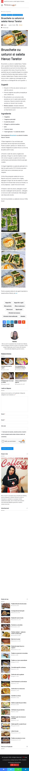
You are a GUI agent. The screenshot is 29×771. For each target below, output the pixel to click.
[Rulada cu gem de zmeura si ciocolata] (5, 719)
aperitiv (8, 302)
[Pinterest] (19, 322)
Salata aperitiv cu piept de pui (18, 724)
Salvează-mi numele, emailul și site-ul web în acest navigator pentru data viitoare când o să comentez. (13, 434)
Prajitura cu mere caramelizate (19, 660)
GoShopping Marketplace (14, 762)
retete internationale (10, 316)
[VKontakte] (4, 325)
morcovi (9, 309)
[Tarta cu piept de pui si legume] (21, 375)
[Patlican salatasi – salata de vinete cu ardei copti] (5, 634)
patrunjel (19, 309)
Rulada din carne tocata (17, 618)
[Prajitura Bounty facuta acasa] (5, 606)
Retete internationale (17, 15)
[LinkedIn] (12, 322)
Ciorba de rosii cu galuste (17, 674)
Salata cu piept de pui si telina (18, 702)
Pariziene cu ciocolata (16, 625)
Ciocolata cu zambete (6, 499)
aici (16, 293)
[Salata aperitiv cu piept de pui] (5, 726)
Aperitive (8, 11)
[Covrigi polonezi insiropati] (5, 613)
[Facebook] (4, 322)
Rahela (4, 25)
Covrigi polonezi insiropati (17, 610)
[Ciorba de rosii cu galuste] (5, 677)
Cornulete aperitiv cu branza (18, 667)
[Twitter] (8, 322)
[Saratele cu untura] (5, 698)
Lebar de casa (14, 731)
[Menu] (2, 6)
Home (3, 11)
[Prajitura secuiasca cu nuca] (5, 740)
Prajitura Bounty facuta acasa (18, 603)
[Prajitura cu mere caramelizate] (5, 663)
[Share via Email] (8, 325)
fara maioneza (20, 306)
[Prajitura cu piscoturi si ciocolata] (5, 656)
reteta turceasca (15, 313)
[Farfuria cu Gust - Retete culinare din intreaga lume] (10, 5)
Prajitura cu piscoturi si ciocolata (19, 653)
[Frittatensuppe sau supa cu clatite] (7, 375)
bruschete (8, 306)
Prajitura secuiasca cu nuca (18, 738)
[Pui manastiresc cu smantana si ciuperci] (21, 361)
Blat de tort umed (15, 639)
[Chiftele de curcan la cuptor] (7, 361)
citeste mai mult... (5, 504)
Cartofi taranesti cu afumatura (19, 681)
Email (3, 420)
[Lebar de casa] (5, 733)
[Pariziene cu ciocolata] (5, 627)
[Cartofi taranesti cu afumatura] (5, 684)
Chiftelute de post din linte (18, 710)
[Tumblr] (15, 322)
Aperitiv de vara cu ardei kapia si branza (14, 1)
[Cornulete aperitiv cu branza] (5, 670)
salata (23, 316)
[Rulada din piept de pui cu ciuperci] (5, 648)
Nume (3, 414)
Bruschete (13, 135)
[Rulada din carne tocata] (5, 620)
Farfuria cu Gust (18, 497)
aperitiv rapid (19, 302)
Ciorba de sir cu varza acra (18, 688)
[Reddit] (23, 322)
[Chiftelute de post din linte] (5, 712)
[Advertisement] (14, 554)
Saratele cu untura (16, 695)
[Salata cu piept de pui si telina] (5, 705)
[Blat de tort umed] (5, 641)
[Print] (12, 325)
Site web (3, 426)
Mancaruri (9, 15)
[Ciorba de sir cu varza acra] (5, 691)
